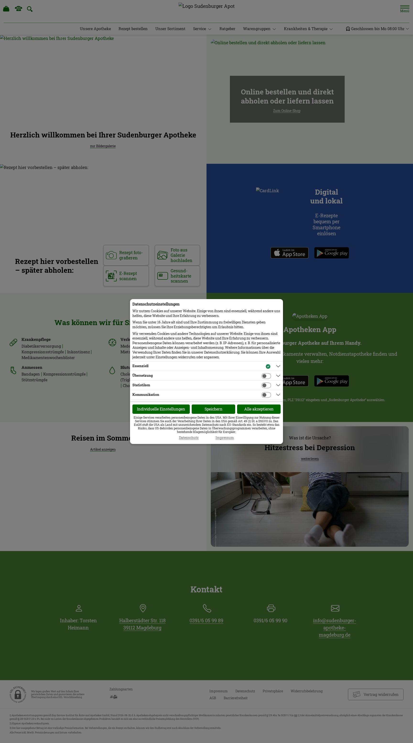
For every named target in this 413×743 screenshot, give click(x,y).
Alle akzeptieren (259, 408)
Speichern (214, 408)
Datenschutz (189, 438)
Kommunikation (145, 394)
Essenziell (140, 366)
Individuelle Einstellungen (161, 408)
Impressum (225, 438)
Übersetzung (142, 375)
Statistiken (141, 385)
